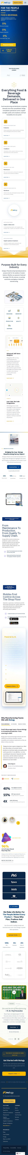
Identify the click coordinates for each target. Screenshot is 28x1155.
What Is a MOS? (6, 1139)
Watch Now (13, 1027)
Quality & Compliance (8, 1112)
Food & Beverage (5, 724)
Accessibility (13, 1147)
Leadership (17, 1112)
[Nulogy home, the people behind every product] (6, 3)
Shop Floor (5, 1110)
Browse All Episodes (14, 1032)
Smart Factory (6, 1108)
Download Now (13, 467)
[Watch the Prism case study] (18, 823)
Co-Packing (14, 724)
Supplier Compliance (8, 1121)
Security (19, 1147)
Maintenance (6, 1115)
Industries (5, 1141)
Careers (17, 1110)
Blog (4, 1132)
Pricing (4, 1136)
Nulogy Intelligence (7, 1123)
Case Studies (6, 1134)
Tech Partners (18, 1115)
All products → (6, 1125)
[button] (11, 519)
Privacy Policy (6, 1147)
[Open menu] (25, 2)
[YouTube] (15, 1039)
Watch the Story (7, 860)
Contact (17, 1119)
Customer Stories (13, 935)
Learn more (6, 135)
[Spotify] (18, 1039)
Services (17, 1117)
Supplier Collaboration (6, 1118)
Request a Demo (18, 2)
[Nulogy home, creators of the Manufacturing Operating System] (8, 1092)
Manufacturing (22, 724)
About (16, 1108)
